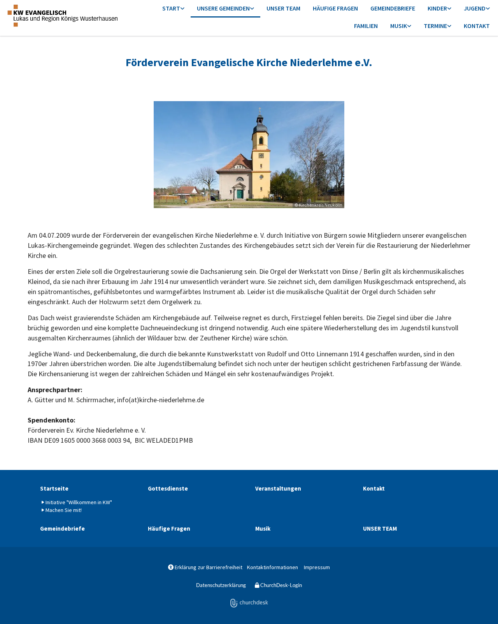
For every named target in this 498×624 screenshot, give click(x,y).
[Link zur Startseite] (62, 15)
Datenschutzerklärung (221, 585)
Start (171, 8)
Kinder (437, 8)
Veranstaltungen (278, 488)
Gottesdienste (168, 488)
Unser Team (283, 8)
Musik (398, 26)
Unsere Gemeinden (223, 8)
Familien (366, 26)
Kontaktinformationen (272, 567)
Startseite (54, 488)
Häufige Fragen (335, 8)
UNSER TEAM (380, 528)
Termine (435, 26)
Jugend (475, 8)
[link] (173, 9)
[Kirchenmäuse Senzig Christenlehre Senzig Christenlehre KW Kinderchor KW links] (449, 9)
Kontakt (477, 26)
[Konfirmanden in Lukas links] (488, 9)
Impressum (317, 567)
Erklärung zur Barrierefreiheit (205, 567)
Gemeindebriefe (392, 8)
